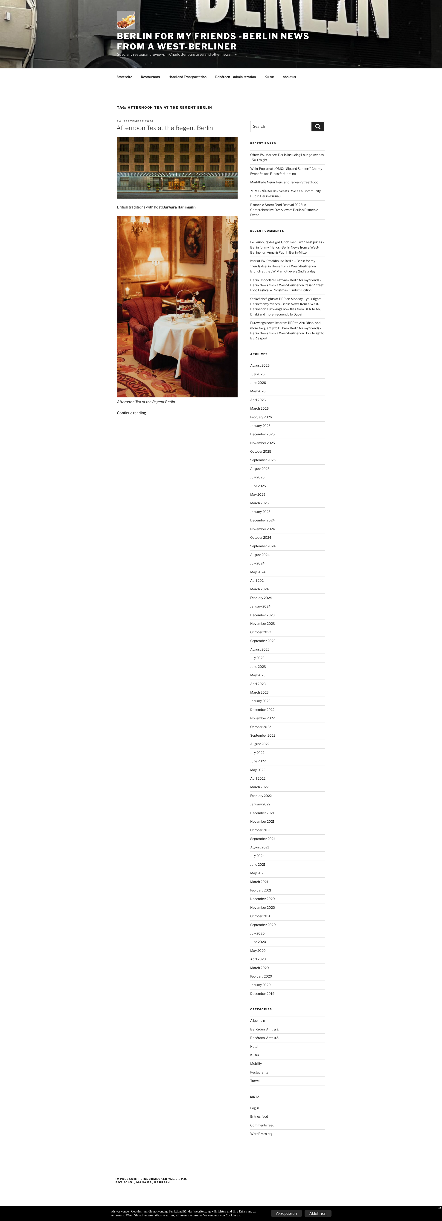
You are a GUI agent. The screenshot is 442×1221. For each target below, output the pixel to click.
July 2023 (257, 658)
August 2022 (259, 744)
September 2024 (263, 546)
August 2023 (260, 649)
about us (289, 77)
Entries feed (259, 1116)
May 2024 (257, 572)
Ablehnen (318, 1213)
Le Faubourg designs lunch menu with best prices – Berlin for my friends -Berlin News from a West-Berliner (287, 247)
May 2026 (257, 391)
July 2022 (257, 753)
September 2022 (262, 735)
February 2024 (261, 598)
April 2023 (258, 684)
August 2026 (260, 365)
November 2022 (262, 718)
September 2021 (262, 839)
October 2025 (260, 451)
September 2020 (263, 925)
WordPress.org (261, 1134)
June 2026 (258, 383)
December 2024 (262, 520)
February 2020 (261, 976)
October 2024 (260, 537)
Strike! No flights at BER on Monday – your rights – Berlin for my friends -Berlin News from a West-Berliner (287, 304)
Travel (254, 1081)
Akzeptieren (286, 1213)
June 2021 (257, 864)
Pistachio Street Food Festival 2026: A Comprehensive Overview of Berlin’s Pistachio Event (284, 210)
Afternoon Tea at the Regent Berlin (164, 127)
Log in (254, 1108)
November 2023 (262, 623)
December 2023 (262, 615)
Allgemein (257, 1020)
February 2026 (261, 417)
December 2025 (262, 434)
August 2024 (260, 555)
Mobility (256, 1063)
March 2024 (259, 589)
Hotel (254, 1046)
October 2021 (260, 830)
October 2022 (260, 727)
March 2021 (259, 882)
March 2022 (259, 787)
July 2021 (257, 856)
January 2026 (260, 426)
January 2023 (260, 701)
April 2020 (258, 959)
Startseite (124, 77)
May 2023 (257, 675)
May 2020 (258, 950)
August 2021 (259, 847)
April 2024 (258, 580)
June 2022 (258, 761)
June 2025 (258, 486)
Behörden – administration (235, 77)
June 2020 (258, 942)
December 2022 (262, 710)
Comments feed (262, 1125)
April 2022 (257, 778)
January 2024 (260, 606)
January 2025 (260, 512)
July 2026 (257, 374)
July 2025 (257, 477)
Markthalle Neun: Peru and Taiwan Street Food (284, 182)
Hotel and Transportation (187, 77)
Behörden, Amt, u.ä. (264, 1029)
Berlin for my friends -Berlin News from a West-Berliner (213, 41)
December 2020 (262, 899)
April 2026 (258, 400)
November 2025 (262, 443)
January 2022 (260, 804)
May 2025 (257, 494)
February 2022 (261, 796)
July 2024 (257, 563)
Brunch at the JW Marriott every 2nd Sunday (282, 271)
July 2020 (257, 933)
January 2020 (260, 985)
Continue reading (131, 413)
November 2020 (262, 907)
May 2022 (257, 770)
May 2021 (257, 873)
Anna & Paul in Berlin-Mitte (287, 252)
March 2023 (259, 692)
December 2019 (262, 993)
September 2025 (263, 460)
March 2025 (259, 503)
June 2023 (258, 666)
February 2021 (260, 890)
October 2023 (260, 632)
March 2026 (259, 408)
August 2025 (260, 469)
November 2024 (262, 529)
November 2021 (262, 821)
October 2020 (260, 916)
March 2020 (259, 968)
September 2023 (263, 641)
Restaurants (150, 77)
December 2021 (262, 813)
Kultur (269, 77)
